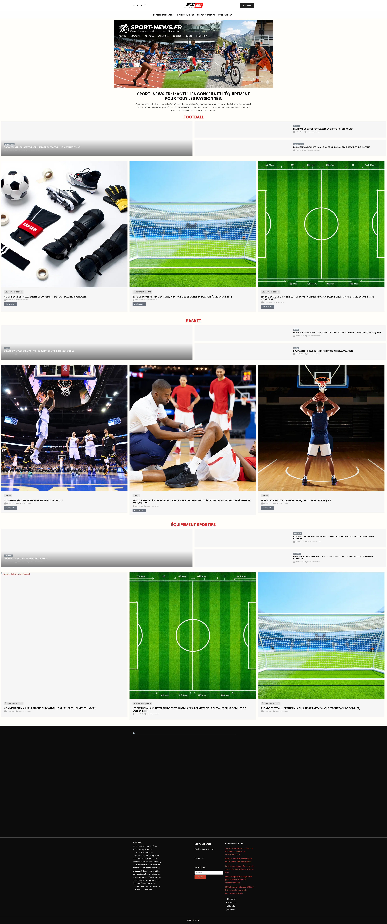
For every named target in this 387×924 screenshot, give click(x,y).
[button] (247, 5)
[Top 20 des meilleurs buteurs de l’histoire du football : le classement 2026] (96, 138)
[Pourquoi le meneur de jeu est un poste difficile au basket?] (242, 351)
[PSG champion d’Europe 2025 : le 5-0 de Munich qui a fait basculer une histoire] (242, 148)
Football (296, 126)
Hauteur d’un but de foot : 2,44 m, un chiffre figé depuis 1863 (323, 129)
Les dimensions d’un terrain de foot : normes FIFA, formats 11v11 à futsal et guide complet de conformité (189, 709)
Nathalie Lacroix (9, 150)
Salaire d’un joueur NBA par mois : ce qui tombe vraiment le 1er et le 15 (39, 351)
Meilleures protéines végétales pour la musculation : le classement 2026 (238, 879)
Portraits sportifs (206, 15)
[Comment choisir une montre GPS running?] (96, 548)
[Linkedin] (142, 5)
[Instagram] (134, 5)
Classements (9, 144)
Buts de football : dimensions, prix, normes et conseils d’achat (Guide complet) (310, 708)
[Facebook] (138, 5)
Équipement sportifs (162, 15)
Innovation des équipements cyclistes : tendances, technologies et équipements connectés (334, 558)
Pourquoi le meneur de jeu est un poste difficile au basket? (323, 351)
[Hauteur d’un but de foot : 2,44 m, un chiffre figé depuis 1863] (242, 129)
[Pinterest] (145, 5)
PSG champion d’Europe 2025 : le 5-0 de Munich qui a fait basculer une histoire (331, 147)
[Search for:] (209, 872)
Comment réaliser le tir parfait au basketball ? (33, 500)
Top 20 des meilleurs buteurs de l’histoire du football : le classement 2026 (42, 147)
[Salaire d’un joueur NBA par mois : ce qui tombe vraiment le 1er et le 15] (96, 342)
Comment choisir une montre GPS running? (25, 559)
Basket (7, 348)
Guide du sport (225, 15)
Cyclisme (297, 554)
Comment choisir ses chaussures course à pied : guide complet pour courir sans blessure (333, 537)
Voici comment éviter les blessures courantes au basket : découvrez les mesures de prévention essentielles (191, 502)
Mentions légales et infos (204, 849)
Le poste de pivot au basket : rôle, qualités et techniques (296, 500)
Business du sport (185, 15)
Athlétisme (8, 556)
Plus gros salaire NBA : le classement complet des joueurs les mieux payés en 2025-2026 (337, 333)
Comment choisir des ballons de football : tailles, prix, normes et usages (50, 708)
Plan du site (199, 858)
